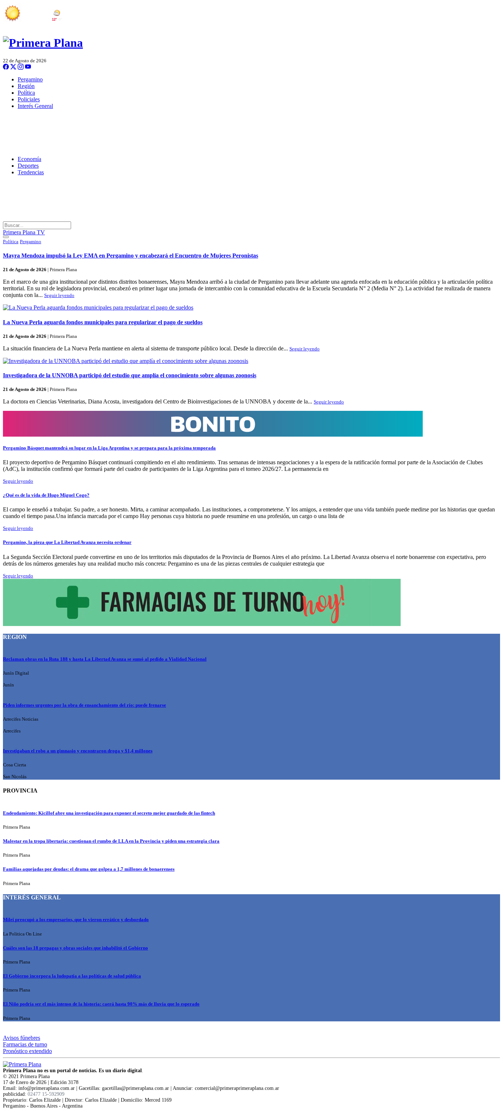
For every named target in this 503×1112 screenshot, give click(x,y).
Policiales (29, 99)
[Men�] (6, 237)
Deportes (28, 165)
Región (26, 86)
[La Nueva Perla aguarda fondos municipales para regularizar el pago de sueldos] (251, 307)
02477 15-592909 (46, 1094)
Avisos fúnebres (21, 1038)
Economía (29, 159)
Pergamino (30, 79)
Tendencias (31, 172)
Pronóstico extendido (27, 1051)
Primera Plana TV (24, 232)
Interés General (35, 106)
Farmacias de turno (25, 1044)
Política (26, 93)
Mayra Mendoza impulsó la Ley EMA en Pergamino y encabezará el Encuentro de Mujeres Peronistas (130, 255)
